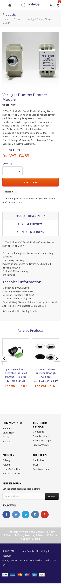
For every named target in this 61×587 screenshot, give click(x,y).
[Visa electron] (12, 574)
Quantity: (7, 163)
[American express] (34, 574)
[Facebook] (6, 514)
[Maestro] (27, 574)
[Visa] (5, 574)
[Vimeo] (25, 514)
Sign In (52, 198)
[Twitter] (16, 514)
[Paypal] (42, 574)
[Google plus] (45, 514)
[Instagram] (35, 514)
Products (18, 19)
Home (5, 19)
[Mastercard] (20, 574)
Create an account (14, 202)
